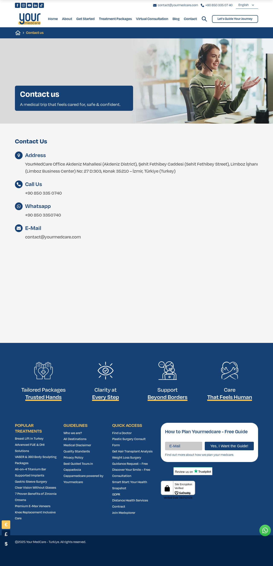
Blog (176, 19)
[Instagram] (23, 5)
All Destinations (75, 439)
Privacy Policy (73, 457)
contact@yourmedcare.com (53, 237)
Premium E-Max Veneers (32, 506)
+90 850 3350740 (43, 215)
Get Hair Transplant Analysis (132, 451)
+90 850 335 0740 (43, 193)
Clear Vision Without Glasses (35, 487)
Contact (190, 19)
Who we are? (73, 433)
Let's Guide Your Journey (235, 19)
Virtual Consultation (152, 19)
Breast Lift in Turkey (29, 438)
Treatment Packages (115, 19)
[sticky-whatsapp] (265, 530)
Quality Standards (77, 451)
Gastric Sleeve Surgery (31, 481)
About (67, 19)
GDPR (116, 494)
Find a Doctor (122, 433)
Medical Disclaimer (77, 445)
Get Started (85, 19)
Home (53, 19)
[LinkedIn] (35, 5)
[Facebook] (17, 5)
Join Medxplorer (123, 513)
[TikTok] (41, 5)
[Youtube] (29, 5)
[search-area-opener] (204, 19)
